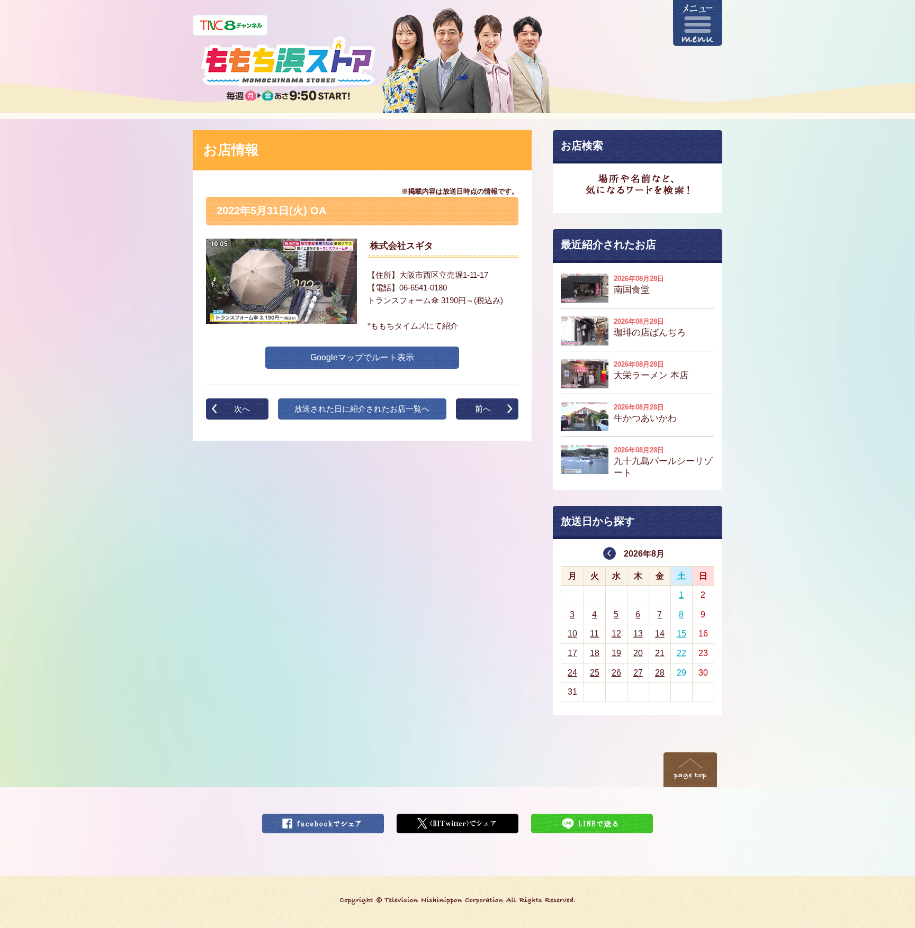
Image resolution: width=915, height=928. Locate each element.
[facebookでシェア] (323, 820)
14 (660, 633)
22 (681, 653)
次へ (242, 408)
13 (638, 633)
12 (616, 633)
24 (572, 672)
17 (572, 653)
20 (638, 653)
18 (594, 653)
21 (660, 653)
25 (594, 672)
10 (572, 633)
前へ (483, 408)
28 (660, 672)
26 (616, 672)
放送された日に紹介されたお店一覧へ (361, 408)
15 (681, 633)
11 (594, 633)
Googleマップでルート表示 (362, 357)
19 (616, 653)
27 (638, 672)
